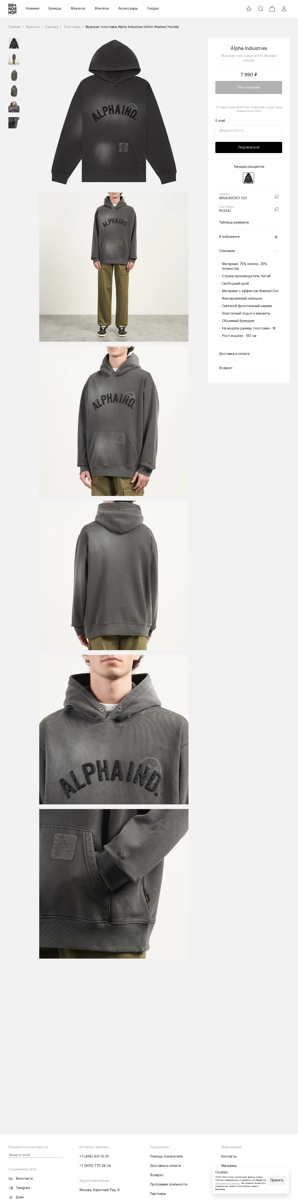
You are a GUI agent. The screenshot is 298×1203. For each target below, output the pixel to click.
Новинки (32, 8)
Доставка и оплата (165, 1166)
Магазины (229, 1166)
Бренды (55, 8)
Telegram (23, 1188)
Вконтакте (24, 1178)
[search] (260, 8)
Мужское (78, 8)
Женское (102, 8)
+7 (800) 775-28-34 (95, 1166)
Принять (277, 1180)
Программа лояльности (168, 1184)
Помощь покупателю (166, 1156)
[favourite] (249, 8)
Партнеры (158, 1194)
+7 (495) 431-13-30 (94, 1156)
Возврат (157, 1175)
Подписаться (248, 147)
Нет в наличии (248, 87)
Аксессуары (128, 8)
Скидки (153, 8)
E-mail (220, 120)
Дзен (20, 1197)
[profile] (284, 8)
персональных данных (227, 1183)
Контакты (229, 1156)
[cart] (272, 8)
